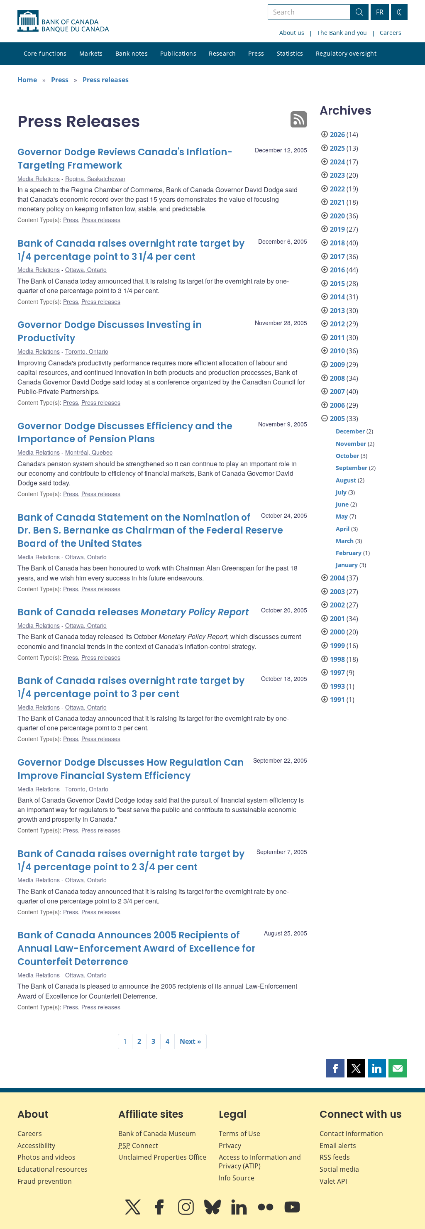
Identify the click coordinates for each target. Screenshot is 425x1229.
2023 (337, 175)
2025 (337, 148)
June (342, 504)
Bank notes (131, 53)
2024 (337, 161)
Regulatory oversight (346, 53)
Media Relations (38, 178)
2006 (337, 405)
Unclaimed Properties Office (162, 1157)
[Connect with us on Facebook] (160, 1212)
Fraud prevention (44, 1181)
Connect (138, 1145)
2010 (337, 350)
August (346, 480)
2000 (337, 632)
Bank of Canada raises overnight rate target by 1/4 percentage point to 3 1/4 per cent (130, 250)
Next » (190, 1041)
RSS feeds (335, 1157)
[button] (335, 1068)
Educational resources (52, 1169)
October (347, 456)
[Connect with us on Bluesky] (213, 1212)
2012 (337, 323)
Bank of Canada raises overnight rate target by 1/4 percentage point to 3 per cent (130, 687)
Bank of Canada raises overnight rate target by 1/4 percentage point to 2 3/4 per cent (130, 860)
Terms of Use (239, 1133)
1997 (337, 672)
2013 (337, 310)
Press (256, 53)
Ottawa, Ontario (86, 269)
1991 (337, 699)
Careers (390, 33)
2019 (337, 229)
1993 (337, 686)
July (341, 492)
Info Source (236, 1177)
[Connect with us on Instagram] (186, 1212)
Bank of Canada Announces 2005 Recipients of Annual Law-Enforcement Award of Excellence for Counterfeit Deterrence (136, 948)
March (345, 541)
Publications (178, 53)
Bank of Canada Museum (157, 1133)
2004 (337, 578)
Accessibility (36, 1145)
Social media (339, 1169)
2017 (337, 256)
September (351, 468)
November (351, 444)
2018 (337, 242)
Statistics (290, 53)
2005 (337, 418)
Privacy (230, 1145)
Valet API (333, 1181)
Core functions (45, 53)
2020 (337, 215)
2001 (337, 618)
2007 (337, 391)
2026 (337, 134)
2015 (337, 283)
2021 (337, 202)
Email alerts (338, 1145)
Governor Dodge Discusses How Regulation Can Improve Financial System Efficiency (130, 769)
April (342, 529)
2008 (337, 378)
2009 (337, 364)
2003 (337, 591)
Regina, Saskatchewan (95, 178)
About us (291, 33)
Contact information (351, 1133)
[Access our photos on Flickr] (266, 1212)
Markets (91, 53)
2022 (337, 188)
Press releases (106, 79)
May (342, 516)
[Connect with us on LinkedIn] (240, 1212)
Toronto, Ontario (86, 351)
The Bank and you (342, 33)
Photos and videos (46, 1157)
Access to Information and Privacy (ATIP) (260, 1161)
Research (222, 53)
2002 (337, 605)
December (350, 431)
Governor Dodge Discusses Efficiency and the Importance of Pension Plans (124, 433)
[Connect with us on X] (133, 1212)
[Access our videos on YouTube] (292, 1212)
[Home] (63, 21)
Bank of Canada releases (133, 612)
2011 (337, 337)
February (348, 553)
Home (27, 79)
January (347, 565)
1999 (337, 645)
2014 (337, 296)
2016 (337, 269)
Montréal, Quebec (88, 452)
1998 (337, 659)
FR (379, 12)
